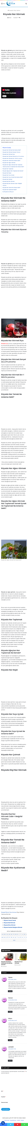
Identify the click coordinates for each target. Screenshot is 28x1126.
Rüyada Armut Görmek (18, 962)
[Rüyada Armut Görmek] (21, 956)
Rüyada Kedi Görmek (9, 922)
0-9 (14, 940)
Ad (2, 1091)
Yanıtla (10, 991)
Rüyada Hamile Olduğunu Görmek (13, 927)
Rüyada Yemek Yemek (10, 920)
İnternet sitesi (4, 1102)
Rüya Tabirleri (17, 10)
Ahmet (10, 17)
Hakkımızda (6, 1120)
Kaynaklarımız (13, 1120)
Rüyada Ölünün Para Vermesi (9, 912)
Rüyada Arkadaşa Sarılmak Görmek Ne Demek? (6, 963)
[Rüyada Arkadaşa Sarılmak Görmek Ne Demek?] (7, 956)
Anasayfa (11, 10)
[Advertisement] (14, 35)
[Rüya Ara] (26, 4)
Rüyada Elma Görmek (9, 925)
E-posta (3, 1096)
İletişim (22, 1120)
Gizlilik (18, 1120)
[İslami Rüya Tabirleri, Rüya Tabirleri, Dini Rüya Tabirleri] (10, 3)
